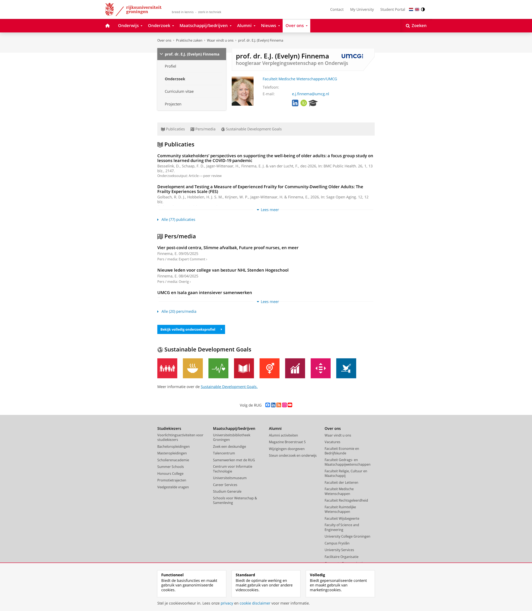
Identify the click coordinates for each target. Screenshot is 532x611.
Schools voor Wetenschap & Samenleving (235, 500)
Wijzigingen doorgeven (287, 448)
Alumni (275, 428)
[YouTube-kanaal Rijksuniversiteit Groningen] (290, 405)
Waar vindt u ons (220, 40)
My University (362, 9)
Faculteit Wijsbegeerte (342, 518)
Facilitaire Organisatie (341, 556)
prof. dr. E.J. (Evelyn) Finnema (260, 40)
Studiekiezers (169, 428)
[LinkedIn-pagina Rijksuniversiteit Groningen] (273, 405)
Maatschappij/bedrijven (234, 428)
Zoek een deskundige (229, 446)
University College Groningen (347, 536)
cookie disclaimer (255, 603)
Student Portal (392, 9)
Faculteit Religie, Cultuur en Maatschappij (346, 473)
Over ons (164, 40)
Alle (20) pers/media (178, 311)
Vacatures (332, 442)
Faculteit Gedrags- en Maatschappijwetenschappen (348, 462)
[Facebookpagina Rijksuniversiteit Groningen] (267, 405)
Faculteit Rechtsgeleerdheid (346, 500)
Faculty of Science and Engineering (342, 527)
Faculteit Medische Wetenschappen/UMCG (300, 79)
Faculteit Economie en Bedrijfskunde (342, 451)
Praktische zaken (189, 40)
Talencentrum (224, 453)
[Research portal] (313, 103)
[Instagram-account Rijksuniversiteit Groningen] (284, 405)
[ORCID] (303, 103)
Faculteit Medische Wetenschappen (339, 491)
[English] (417, 9)
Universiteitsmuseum (230, 478)
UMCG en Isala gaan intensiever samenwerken (204, 292)
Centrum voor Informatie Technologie (232, 469)
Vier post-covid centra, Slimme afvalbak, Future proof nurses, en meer (228, 247)
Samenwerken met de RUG (234, 460)
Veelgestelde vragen (173, 487)
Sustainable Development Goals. (229, 386)
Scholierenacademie (173, 460)
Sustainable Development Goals (253, 128)
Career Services (225, 484)
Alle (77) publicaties (178, 219)
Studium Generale (227, 491)
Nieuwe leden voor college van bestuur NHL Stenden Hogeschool (223, 270)
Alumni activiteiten (283, 435)
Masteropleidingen (172, 453)
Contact (337, 9)
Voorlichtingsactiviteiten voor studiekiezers (180, 437)
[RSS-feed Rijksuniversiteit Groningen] (278, 405)
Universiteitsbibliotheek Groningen (231, 437)
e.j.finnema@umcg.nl (310, 94)
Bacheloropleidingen (173, 446)
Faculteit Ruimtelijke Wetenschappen (340, 509)
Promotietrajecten (171, 480)
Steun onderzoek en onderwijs (293, 455)
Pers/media (205, 128)
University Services (339, 550)
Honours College (170, 473)
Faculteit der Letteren (341, 482)
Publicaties (175, 128)
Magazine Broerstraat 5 (287, 442)
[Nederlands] (411, 9)
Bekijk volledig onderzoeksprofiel (187, 329)
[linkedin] (295, 103)
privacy (227, 603)
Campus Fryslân (337, 543)
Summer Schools (170, 466)
